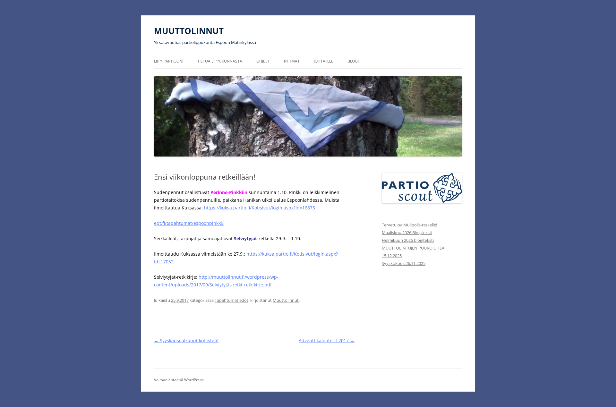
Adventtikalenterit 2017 (327, 340)
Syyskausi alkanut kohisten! (186, 340)
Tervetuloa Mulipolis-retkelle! (409, 225)
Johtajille (323, 61)
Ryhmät (292, 61)
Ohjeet (263, 61)
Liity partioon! (168, 61)
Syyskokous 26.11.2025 (403, 263)
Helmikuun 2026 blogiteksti (408, 240)
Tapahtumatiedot (231, 300)
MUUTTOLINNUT (189, 31)
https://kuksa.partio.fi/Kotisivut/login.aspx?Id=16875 (259, 208)
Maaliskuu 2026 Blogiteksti (407, 232)
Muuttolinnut (286, 300)
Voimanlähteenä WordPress (179, 380)
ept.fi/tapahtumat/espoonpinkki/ (189, 223)
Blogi (353, 61)
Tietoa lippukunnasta (219, 61)
